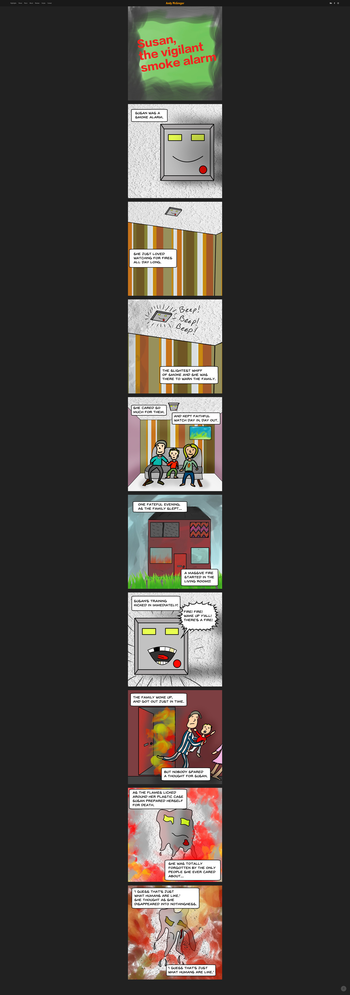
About (31, 3)
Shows (20, 3)
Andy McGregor (175, 3)
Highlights (13, 3)
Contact (50, 3)
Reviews (37, 3)
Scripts (43, 3)
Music (25, 3)
